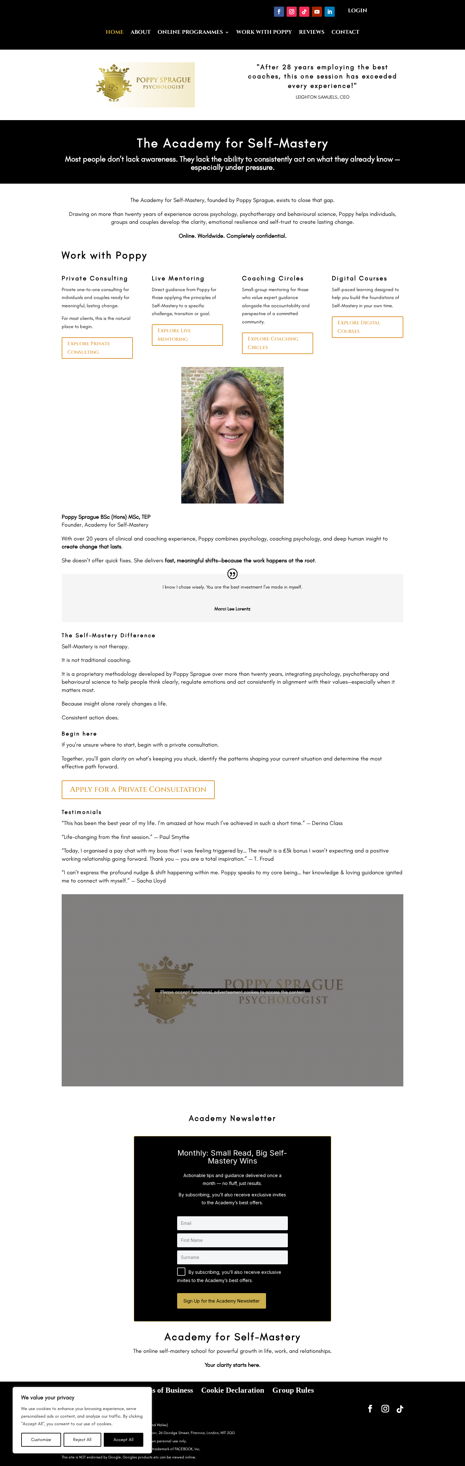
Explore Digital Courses (359, 327)
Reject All (82, 1439)
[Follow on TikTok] (304, 12)
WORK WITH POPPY (264, 33)
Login (357, 10)
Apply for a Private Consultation (138, 790)
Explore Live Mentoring (174, 335)
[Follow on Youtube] (317, 12)
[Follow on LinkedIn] (330, 12)
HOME (115, 33)
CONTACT (345, 33)
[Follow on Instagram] (292, 12)
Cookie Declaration (232, 1390)
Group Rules (293, 1390)
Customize (41, 1439)
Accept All (123, 1439)
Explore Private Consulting (88, 348)
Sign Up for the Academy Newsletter (221, 1301)
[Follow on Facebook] (279, 12)
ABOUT (141, 33)
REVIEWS (312, 33)
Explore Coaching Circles (273, 343)
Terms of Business (164, 1390)
